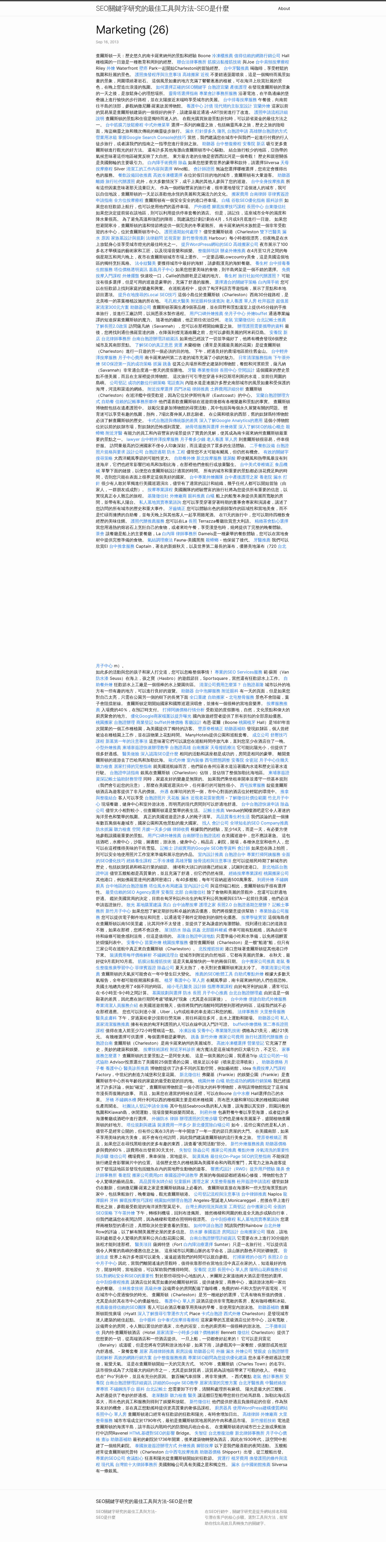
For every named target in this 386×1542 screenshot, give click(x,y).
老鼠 (229, 319)
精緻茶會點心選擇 (271, 521)
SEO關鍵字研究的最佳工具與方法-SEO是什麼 (162, 8)
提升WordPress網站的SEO (206, 244)
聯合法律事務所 (191, 61)
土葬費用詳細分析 (227, 389)
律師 (174, 1118)
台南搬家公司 (252, 1231)
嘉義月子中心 (161, 269)
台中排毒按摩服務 (240, 99)
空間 (136, 829)
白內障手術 (268, 282)
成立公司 (260, 734)
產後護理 (238, 87)
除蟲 (182, 162)
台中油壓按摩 (186, 904)
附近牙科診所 (182, 1049)
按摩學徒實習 (254, 917)
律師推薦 (200, 389)
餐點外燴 (246, 1150)
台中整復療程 (229, 143)
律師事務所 (186, 533)
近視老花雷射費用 (207, 797)
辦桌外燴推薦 (233, 250)
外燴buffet (257, 313)
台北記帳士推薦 (271, 319)
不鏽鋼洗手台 (122, 1389)
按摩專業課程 (161, 489)
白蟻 (226, 200)
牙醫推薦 (262, 539)
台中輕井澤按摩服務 (160, 439)
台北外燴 (272, 1225)
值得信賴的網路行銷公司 (257, 55)
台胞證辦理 (124, 722)
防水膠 (196, 1231)
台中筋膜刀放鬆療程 (125, 124)
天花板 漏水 (178, 797)
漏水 (235, 1464)
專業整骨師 (207, 370)
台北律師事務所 (116, 338)
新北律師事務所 (249, 1433)
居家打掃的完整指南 (133, 766)
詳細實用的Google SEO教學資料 (205, 848)
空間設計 (246, 370)
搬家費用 (240, 194)
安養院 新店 (254, 143)
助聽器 (208, 143)
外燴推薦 (186, 1445)
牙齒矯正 (177, 508)
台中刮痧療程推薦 (113, 1282)
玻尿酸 (229, 458)
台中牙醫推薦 (236, 68)
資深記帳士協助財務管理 (119, 778)
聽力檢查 (104, 766)
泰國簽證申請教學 (181, 1175)
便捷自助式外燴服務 (267, 999)
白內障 (168, 533)
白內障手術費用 (162, 162)
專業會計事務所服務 (218, 93)
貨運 (178, 345)
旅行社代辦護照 (120, 181)
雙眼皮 (260, 1351)
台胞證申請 (237, 131)
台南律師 (258, 194)
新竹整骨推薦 (194, 238)
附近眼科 (230, 690)
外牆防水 (160, 1118)
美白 (167, 904)
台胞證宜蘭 (218, 87)
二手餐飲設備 (262, 445)
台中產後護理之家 (241, 477)
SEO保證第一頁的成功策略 (126, 363)
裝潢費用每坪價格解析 (131, 955)
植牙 (168, 980)
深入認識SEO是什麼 (159, 753)
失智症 (185, 1150)
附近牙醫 (114, 433)
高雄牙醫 (183, 860)
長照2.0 (224, 904)
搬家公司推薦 (223, 1150)
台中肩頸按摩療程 (272, 61)
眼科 (140, 1389)
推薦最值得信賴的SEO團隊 (121, 1307)
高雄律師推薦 (161, 1351)
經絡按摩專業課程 (246, 873)
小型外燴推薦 (108, 747)
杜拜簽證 (266, 300)
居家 (143, 1351)
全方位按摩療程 (128, 200)
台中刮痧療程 (224, 1219)
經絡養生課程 (140, 860)
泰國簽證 (212, 1231)
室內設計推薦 (210, 854)
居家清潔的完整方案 (219, 1382)
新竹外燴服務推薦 (248, 1143)
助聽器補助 (235, 728)
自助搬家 (216, 697)
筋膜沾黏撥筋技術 (224, 61)
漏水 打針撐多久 (200, 131)
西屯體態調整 (218, 760)
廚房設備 (184, 1351)
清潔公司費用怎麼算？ (221, 684)
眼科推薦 (196, 495)
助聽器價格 (272, 1062)
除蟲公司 (165, 967)
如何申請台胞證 (209, 1225)
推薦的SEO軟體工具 (214, 973)
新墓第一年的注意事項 (127, 741)
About (284, 8)
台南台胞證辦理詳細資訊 (155, 338)
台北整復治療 (221, 1433)
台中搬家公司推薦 (258, 961)
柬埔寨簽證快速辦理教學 (146, 747)
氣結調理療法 (160, 539)
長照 (193, 521)
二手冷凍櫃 (163, 860)
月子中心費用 (130, 357)
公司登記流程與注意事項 (217, 1194)
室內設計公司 (196, 885)
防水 (187, 992)
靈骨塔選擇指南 (183, 93)
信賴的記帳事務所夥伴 (136, 401)
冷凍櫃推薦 (222, 55)
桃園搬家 (104, 722)
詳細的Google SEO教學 (175, 1382)
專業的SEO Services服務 (238, 672)
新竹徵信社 (200, 1401)
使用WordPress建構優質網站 (260, 1407)
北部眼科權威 (214, 929)
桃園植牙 (247, 722)
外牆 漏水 (225, 1351)
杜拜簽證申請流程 (254, 1181)
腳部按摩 (205, 1445)
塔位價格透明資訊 (131, 269)
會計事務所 (273, 1376)
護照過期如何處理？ (184, 231)
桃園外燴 (206, 1080)
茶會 (100, 533)
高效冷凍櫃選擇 (167, 175)
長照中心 (255, 206)
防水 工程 (176, 451)
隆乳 (221, 131)
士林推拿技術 (130, 1288)
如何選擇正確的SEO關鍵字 (181, 87)
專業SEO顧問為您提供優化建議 (217, 1357)
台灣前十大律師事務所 (136, 1464)
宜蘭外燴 (261, 105)
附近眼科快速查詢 (208, 300)
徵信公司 (118, 1156)
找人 (206, 823)
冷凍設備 (187, 1030)
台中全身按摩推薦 (268, 181)
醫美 (192, 1395)
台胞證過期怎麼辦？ (252, 904)
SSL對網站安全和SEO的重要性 (125, 1275)
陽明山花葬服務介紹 (268, 1269)
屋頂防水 (172, 929)
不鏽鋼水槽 (125, 1099)
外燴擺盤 (130, 275)
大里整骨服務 (272, 1011)
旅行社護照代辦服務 (264, 1036)
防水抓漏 (104, 829)
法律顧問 (154, 238)
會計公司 (220, 823)
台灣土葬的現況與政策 (206, 1206)
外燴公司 (244, 1351)
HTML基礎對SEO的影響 (152, 1433)
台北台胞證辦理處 (246, 992)
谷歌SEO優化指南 (248, 200)
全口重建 (198, 697)
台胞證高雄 (180, 747)
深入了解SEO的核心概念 (261, 426)
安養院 (237, 760)
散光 (131, 904)
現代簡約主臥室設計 (233, 105)
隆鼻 (280, 1168)
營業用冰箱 (106, 137)
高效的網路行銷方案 (133, 1357)
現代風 (107, 1464)
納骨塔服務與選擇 (202, 426)
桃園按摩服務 (176, 942)
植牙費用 (239, 1458)
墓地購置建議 (148, 904)
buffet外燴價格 (168, 722)
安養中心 (135, 942)
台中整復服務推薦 (170, 1357)
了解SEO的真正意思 (154, 345)
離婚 (100, 181)
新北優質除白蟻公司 (211, 1124)
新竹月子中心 (118, 911)
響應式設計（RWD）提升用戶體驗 (243, 1168)
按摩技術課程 (156, 1049)
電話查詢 (175, 382)
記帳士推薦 (214, 810)
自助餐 (107, 401)
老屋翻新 (160, 1395)
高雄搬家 (190, 74)
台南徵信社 (195, 892)
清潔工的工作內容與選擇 (150, 168)
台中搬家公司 (259, 1206)
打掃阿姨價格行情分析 (184, 709)
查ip (105, 1439)
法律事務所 (248, 1011)
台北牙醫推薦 (251, 1382)
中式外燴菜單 (157, 124)
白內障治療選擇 (198, 1244)
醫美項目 (143, 1244)
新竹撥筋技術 (263, 1420)
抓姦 (196, 929)
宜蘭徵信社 (244, 319)
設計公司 (135, 451)
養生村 (261, 263)
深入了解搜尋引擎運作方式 (163, 1313)
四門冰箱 (182, 389)
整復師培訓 (209, 250)
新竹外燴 (209, 1036)
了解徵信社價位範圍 (248, 797)
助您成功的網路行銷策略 (249, 1080)
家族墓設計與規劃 (128, 238)
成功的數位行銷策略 (147, 382)
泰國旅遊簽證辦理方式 (156, 1445)
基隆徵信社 (158, 495)
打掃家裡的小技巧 (250, 1256)
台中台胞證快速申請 (260, 804)
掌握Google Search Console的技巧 (152, 137)
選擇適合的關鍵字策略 (236, 282)
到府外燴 (265, 879)
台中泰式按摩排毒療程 (179, 1319)
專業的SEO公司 (110, 1458)
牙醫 (192, 370)
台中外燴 (239, 999)
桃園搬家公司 (276, 873)
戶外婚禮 (202, 206)
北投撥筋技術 (211, 948)
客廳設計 (193, 722)
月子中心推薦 (215, 992)
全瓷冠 (251, 760)
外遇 (164, 791)
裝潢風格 (200, 1156)
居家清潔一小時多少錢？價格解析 (189, 1332)
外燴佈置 (228, 426)
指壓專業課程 (220, 986)
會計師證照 (204, 168)
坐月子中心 (235, 313)
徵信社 (243, 1332)
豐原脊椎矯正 (211, 728)
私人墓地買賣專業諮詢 (160, 502)
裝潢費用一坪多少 (174, 1124)
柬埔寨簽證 (278, 772)
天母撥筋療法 (223, 747)
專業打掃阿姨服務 (264, 854)
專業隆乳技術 (228, 1030)
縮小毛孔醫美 (179, 986)
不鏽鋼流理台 (165, 955)
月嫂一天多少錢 (156, 829)
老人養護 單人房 (241, 300)
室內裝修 (195, 760)
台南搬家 (200, 747)
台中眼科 (147, 1319)
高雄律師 (251, 1414)
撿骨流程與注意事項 (212, 860)
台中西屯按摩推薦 (182, 1451)
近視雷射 (172, 238)
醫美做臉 (130, 753)
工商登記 (237, 1206)
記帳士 (166, 848)
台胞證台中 (235, 854)
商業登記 (144, 722)
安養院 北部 (172, 892)
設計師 (200, 986)
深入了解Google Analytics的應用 (231, 420)
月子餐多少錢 (192, 439)
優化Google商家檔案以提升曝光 (161, 716)
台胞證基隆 (253, 684)
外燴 (111, 68)
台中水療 (242, 1093)
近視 (205, 74)
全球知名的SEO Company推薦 (259, 823)
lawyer (133, 439)
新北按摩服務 (209, 458)
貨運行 (223, 1458)
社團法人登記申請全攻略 (145, 1106)
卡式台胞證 (211, 1313)
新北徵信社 (190, 1074)
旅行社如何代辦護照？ (259, 275)
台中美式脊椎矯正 (257, 464)
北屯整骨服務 (242, 697)
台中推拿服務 (122, 546)
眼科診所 (274, 200)
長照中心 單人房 (232, 1269)
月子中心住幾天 (274, 760)
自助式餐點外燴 (249, 973)
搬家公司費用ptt (147, 1175)
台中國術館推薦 (256, 1464)
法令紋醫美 (145, 263)
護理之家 (207, 904)
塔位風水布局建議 (165, 885)
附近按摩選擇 (161, 389)
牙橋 (110, 1099)
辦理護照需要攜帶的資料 (261, 326)
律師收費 (181, 829)
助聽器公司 (140, 307)
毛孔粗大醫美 (177, 300)
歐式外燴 (177, 760)
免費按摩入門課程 (269, 1068)
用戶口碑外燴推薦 (207, 313)
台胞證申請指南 (125, 772)
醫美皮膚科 (106, 1017)
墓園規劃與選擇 (167, 992)
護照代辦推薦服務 (148, 521)
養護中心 (194, 105)
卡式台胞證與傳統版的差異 (173, 420)
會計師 (243, 848)
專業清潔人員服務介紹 (117, 1005)
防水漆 (102, 678)
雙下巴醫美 (270, 231)
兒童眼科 (182, 1181)
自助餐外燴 (184, 458)
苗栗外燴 (153, 942)
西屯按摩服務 (253, 785)
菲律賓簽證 (145, 967)
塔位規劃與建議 (141, 1124)
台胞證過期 (155, 451)
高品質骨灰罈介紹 (156, 1181)
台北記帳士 (156, 1389)
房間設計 (230, 1231)
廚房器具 (223, 1407)
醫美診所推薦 (136, 1068)
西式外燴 (232, 1313)
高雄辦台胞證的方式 (268, 131)
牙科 (114, 1200)
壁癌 (143, 68)
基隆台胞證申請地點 (196, 936)
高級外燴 (153, 1288)
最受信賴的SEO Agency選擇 (133, 892)
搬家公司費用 (231, 1036)
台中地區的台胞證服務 (127, 885)
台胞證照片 (155, 797)
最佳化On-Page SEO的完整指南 (240, 1156)
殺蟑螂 (212, 539)
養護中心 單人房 (189, 980)
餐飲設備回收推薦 (135, 175)
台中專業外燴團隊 (207, 477)
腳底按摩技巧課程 (229, 206)
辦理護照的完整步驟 (199, 1118)
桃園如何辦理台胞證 (174, 1200)
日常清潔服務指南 (255, 357)
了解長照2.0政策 (111, 326)
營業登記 (255, 1043)
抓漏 (157, 363)
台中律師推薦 (254, 1194)
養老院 (265, 477)
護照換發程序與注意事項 (158, 74)
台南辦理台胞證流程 (202, 835)
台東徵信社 (275, 206)
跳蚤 (167, 363)
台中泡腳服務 (208, 690)
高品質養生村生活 (233, 816)
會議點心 (135, 1458)
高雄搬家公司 (245, 244)
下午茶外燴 (124, 1212)
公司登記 (118, 382)
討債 (209, 105)
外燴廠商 (178, 495)
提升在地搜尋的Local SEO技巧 (147, 294)
